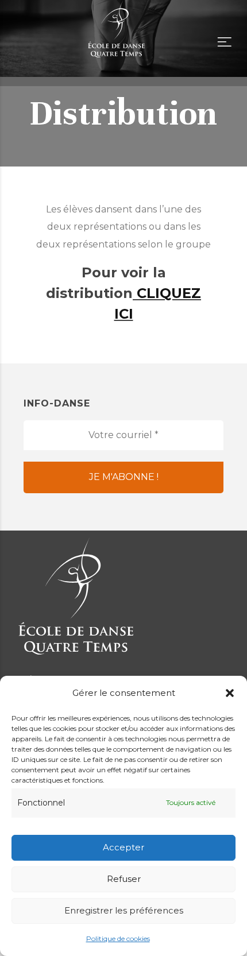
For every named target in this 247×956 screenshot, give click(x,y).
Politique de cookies (118, 938)
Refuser (124, 878)
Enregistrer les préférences (123, 910)
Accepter (123, 847)
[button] (230, 693)
